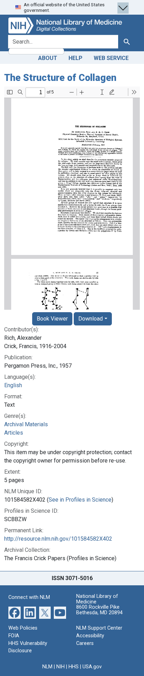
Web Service (111, 58)
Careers (85, 643)
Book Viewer (52, 318)
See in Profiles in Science (80, 499)
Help (75, 58)
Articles (13, 432)
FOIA (13, 636)
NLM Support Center (99, 628)
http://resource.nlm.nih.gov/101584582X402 (58, 538)
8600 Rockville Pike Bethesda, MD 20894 (99, 610)
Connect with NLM (29, 597)
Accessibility (90, 636)
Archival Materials (26, 424)
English (13, 385)
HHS (74, 667)
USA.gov (92, 667)
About (47, 58)
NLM (47, 667)
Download (90, 318)
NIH (60, 667)
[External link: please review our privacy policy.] (14, 612)
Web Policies (22, 628)
